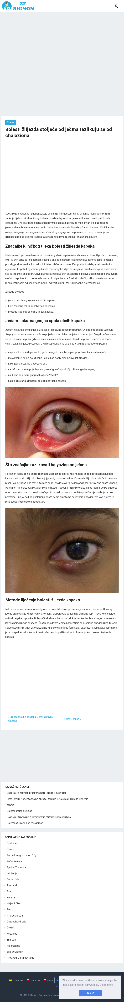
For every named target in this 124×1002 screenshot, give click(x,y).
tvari (9, 891)
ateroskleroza (15, 915)
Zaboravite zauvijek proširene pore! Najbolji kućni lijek (37, 792)
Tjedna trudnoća (16, 867)
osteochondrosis (16, 921)
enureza (11, 939)
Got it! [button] (90, 993)
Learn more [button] (106, 984)
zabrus (10, 805)
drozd (10, 927)
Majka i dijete (14, 903)
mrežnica (12, 933)
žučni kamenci (15, 861)
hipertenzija (13, 945)
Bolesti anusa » (72, 719)
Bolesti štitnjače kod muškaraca (25, 823)
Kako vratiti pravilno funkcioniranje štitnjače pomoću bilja (39, 817)
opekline (12, 843)
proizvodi (12, 885)
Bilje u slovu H (15, 951)
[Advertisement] (62, 36)
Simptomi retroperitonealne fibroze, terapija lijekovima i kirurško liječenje (47, 799)
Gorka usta (13, 879)
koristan (11, 897)
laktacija (12, 873)
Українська (17, 980)
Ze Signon (32, 995)
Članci (10, 122)
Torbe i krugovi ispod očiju (22, 855)
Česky (50, 980)
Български (35, 980)
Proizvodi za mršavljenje (20, 957)
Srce (9, 909)
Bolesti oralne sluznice (19, 810)
